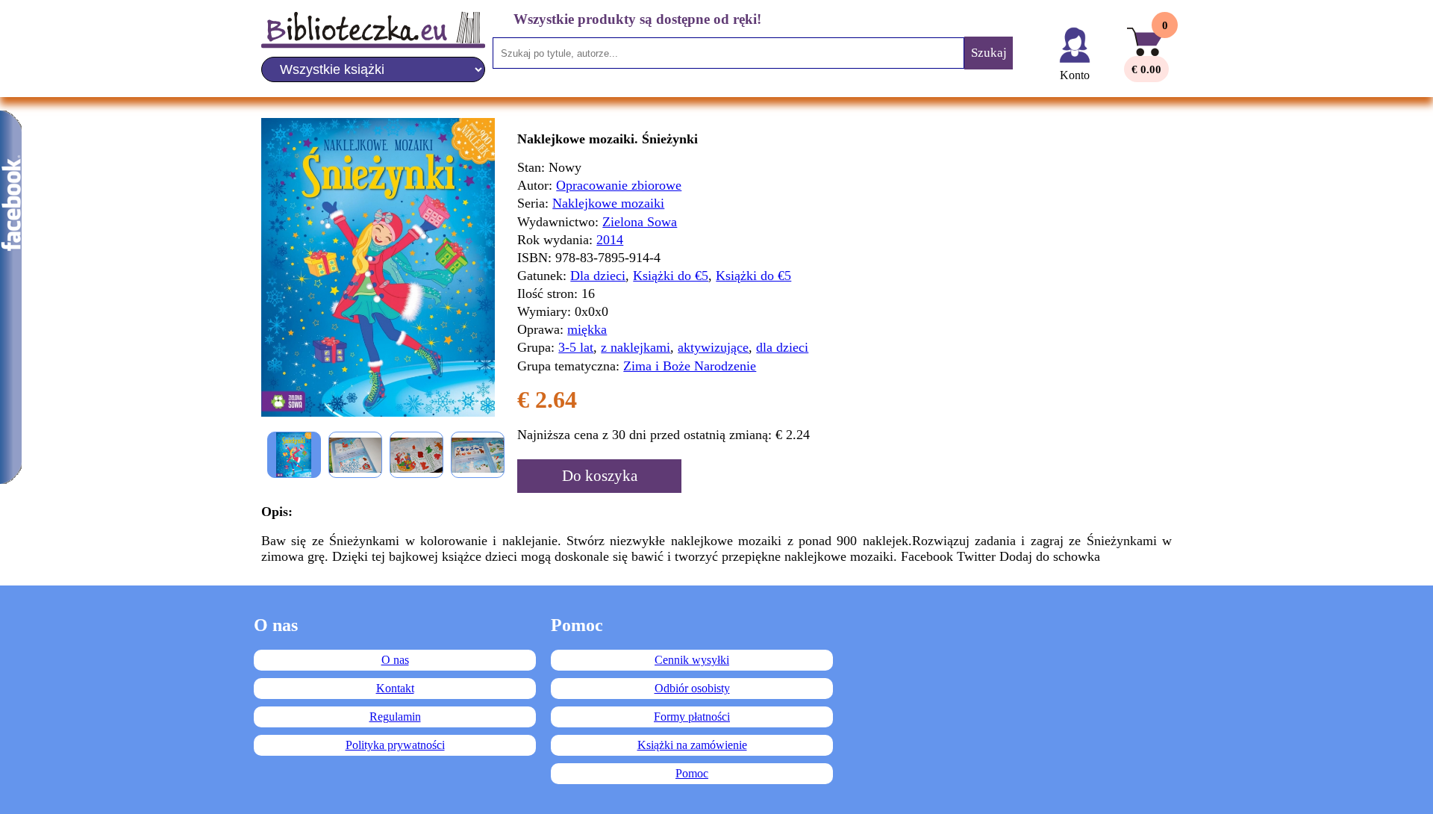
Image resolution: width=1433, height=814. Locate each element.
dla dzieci (782, 347)
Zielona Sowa (639, 221)
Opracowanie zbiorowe (618, 185)
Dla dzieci (597, 275)
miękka (587, 329)
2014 (609, 239)
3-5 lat (575, 347)
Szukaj (989, 53)
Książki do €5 (670, 275)
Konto (1075, 75)
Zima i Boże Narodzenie (689, 365)
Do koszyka (599, 476)
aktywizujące (713, 347)
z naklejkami (635, 347)
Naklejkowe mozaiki (608, 203)
